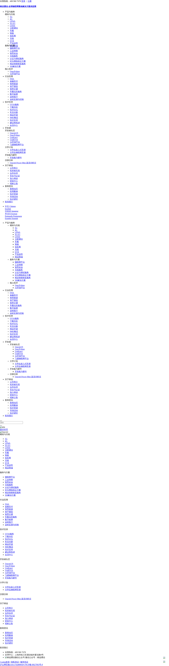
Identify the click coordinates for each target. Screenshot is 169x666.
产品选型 (14, 43)
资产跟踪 (14, 86)
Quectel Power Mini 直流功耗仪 (23, 163)
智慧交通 (14, 89)
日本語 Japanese (11, 211)
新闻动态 (14, 189)
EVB (12, 41)
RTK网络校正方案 (18, 61)
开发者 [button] (8, 128)
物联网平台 (15, 48)
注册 (30, 1)
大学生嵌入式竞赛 (18, 150)
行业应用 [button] (9, 76)
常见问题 (14, 112)
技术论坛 (14, 110)
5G (11, 17)
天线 (12, 38)
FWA (12, 79)
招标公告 (14, 184)
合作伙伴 (14, 173)
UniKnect (14, 137)
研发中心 (14, 181)
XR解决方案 (15, 66)
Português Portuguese (13, 216)
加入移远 (14, 178)
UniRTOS (14, 140)
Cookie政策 (5, 662)
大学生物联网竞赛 (18, 152)
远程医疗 (14, 97)
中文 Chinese (10, 206)
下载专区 (14, 107)
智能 (12, 33)
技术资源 (14, 194)
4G (11, 19)
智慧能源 (14, 84)
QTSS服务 (14, 104)
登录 (23, 1)
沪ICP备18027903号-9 (33, 665)
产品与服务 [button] (10, 12)
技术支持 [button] (9, 102)
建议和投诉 (15, 123)
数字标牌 (14, 94)
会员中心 (14, 125)
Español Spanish (11, 218)
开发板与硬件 (16, 158)
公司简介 (14, 168)
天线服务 (14, 56)
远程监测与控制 (17, 99)
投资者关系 (15, 171)
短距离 (13, 36)
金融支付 (14, 81)
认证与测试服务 (17, 58)
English (8, 209)
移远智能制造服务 (18, 64)
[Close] (1, 420)
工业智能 (14, 51)
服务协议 (24, 662)
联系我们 (9, 202)
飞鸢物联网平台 (17, 145)
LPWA (12, 21)
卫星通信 (14, 28)
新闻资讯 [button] (9, 186)
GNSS (12, 26)
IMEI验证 (14, 117)
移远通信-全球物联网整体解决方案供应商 (18, 6)
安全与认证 (15, 176)
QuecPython (15, 71)
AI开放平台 (15, 74)
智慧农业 (14, 53)
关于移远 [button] (9, 165)
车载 (12, 31)
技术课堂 (14, 199)
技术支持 (14, 120)
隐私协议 (15, 662)
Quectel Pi (14, 133)
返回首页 (4, 429)
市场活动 (14, 196)
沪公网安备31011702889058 (12, 665)
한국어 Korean (11, 214)
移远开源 (14, 115)
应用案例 (14, 191)
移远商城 (19, 257)
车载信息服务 (16, 92)
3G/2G (12, 23)
